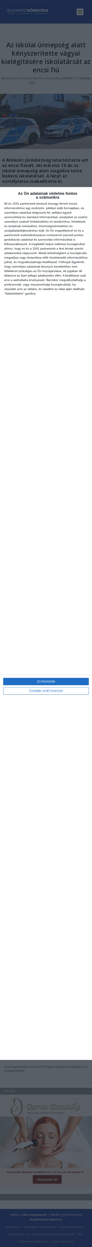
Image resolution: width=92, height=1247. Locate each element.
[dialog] (46, 623)
